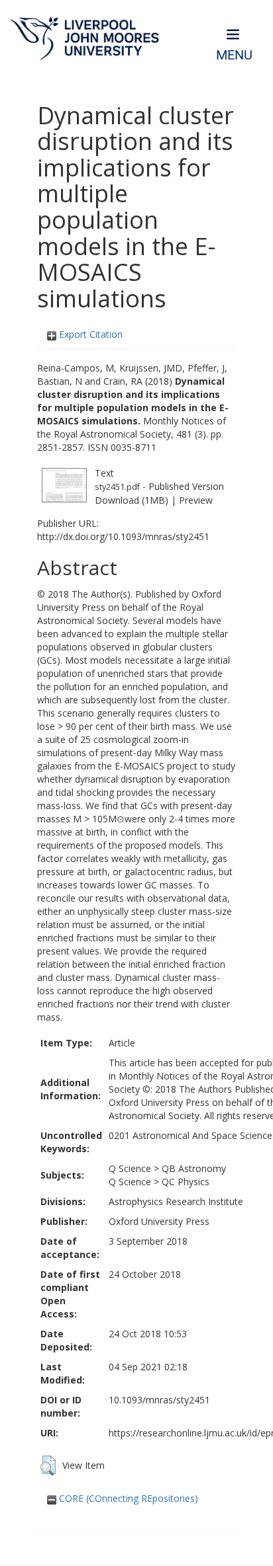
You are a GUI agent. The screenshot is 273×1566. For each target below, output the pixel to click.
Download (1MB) (131, 500)
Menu (234, 55)
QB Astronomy (194, 1168)
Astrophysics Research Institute (176, 1201)
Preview (196, 500)
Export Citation (89, 334)
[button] (48, 1465)
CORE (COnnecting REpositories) (127, 1498)
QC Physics (185, 1181)
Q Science (130, 1168)
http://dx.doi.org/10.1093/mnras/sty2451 (123, 536)
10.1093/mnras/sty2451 (159, 1399)
